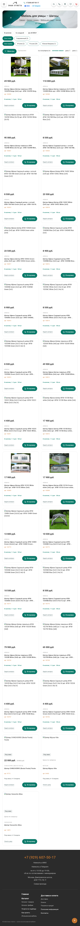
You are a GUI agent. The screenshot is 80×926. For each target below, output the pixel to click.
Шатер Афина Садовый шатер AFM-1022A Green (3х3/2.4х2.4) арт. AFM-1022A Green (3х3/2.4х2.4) (59, 713)
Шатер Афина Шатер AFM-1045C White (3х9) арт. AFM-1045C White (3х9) (57, 203)
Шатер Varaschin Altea (13, 825)
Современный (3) (22, 38)
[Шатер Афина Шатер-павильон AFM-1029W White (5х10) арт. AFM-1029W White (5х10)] (20, 123)
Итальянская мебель (29, 916)
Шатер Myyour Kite (50, 768)
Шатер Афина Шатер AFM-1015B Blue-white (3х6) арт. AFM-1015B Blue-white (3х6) (57, 430)
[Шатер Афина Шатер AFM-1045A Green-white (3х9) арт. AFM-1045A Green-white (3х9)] (20, 236)
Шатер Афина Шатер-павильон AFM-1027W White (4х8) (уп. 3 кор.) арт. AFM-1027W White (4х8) (58, 656)
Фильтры (10, 51)
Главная (25, 894)
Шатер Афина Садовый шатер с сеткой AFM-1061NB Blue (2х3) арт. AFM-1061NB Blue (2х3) (58, 147)
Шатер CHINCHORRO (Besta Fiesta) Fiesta (20, 768)
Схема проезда (40, 884)
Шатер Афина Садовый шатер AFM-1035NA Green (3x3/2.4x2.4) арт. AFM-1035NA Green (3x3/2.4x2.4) (18, 373)
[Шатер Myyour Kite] (59, 746)
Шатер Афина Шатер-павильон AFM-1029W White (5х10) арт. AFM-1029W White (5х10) (20, 147)
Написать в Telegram (40, 867)
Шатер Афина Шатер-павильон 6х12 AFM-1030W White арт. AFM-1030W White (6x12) (59, 90)
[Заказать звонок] (59, 4)
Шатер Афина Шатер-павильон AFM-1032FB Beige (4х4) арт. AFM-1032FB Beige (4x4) (20, 90)
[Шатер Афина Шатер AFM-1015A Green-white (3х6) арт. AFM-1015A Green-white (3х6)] (59, 463)
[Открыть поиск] (53, 4)
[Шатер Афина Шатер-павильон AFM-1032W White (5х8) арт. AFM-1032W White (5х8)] (20, 633)
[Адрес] (65, 4)
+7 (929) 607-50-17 (32, 3)
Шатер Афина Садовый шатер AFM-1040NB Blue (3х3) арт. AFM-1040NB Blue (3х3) (58, 260)
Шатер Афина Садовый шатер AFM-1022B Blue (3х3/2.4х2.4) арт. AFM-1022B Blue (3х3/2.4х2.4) (20, 713)
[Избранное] (70, 4)
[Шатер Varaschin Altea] (20, 802)
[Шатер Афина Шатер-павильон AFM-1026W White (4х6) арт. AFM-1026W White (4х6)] (59, 350)
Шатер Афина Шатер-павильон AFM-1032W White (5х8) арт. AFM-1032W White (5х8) (20, 656)
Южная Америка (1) (49, 44)
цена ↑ (68, 51)
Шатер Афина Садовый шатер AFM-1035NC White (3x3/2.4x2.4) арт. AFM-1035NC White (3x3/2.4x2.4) (57, 317)
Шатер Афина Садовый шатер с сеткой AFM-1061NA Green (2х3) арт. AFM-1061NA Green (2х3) (20, 203)
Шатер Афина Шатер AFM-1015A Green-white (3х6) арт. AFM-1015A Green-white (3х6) (58, 486)
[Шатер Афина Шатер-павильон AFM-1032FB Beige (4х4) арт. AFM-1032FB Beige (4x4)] (20, 66)
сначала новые (58, 51)
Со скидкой (20, 33)
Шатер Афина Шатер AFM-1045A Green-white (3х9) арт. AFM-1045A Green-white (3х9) (19, 260)
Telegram (37, 6)
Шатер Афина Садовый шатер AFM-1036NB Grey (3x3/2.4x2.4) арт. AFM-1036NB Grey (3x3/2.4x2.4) (57, 543)
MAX (28, 6)
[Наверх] (74, 920)
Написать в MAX (40, 863)
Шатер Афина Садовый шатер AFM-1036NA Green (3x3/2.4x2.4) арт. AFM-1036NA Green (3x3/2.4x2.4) (18, 600)
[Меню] (3, 4)
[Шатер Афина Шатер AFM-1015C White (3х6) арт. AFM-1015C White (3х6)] (20, 463)
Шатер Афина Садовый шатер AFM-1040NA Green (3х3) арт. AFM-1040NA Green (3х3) (18, 317)
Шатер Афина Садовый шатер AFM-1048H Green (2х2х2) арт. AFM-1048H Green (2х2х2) (20, 543)
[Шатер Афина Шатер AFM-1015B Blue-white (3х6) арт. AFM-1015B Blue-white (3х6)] (59, 406)
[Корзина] (76, 4)
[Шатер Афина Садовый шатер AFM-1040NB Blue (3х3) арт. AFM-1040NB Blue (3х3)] (59, 236)
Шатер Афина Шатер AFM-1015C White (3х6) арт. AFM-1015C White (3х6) (19, 486)
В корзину (31, 105)
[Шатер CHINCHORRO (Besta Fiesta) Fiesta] (20, 746)
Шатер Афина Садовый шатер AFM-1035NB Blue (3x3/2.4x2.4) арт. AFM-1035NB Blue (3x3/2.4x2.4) (57, 600)
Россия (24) (33, 44)
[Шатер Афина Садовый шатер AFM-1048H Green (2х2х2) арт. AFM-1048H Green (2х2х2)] (20, 519)
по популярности (44, 51)
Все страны (8, 44)
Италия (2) (20, 44)
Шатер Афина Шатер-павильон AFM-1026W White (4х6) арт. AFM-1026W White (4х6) (58, 373)
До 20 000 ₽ (32, 33)
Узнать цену (47, 785)
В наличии (7, 33)
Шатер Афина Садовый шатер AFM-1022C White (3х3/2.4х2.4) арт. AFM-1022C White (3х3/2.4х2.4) (20, 430)
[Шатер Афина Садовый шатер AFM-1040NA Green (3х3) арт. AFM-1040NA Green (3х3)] (20, 293)
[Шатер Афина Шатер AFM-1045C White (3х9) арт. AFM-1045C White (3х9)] (59, 180)
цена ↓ (75, 51)
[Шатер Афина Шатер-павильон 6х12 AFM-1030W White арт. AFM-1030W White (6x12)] (59, 66)
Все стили (7, 38)
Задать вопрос (9, 105)
